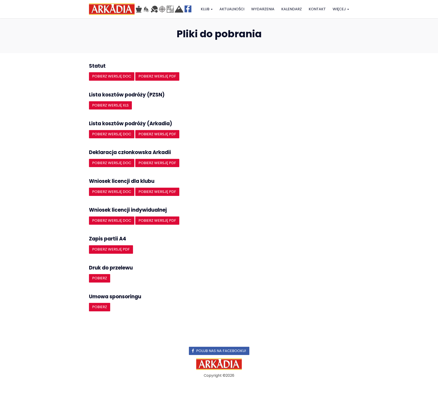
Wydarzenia (262, 9)
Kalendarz (291, 9)
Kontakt (317, 9)
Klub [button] (205, 9)
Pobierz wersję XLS (110, 105)
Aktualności (231, 9)
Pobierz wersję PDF (157, 76)
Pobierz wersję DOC (111, 76)
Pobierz (99, 278)
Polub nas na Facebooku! (221, 350)
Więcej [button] (340, 9)
